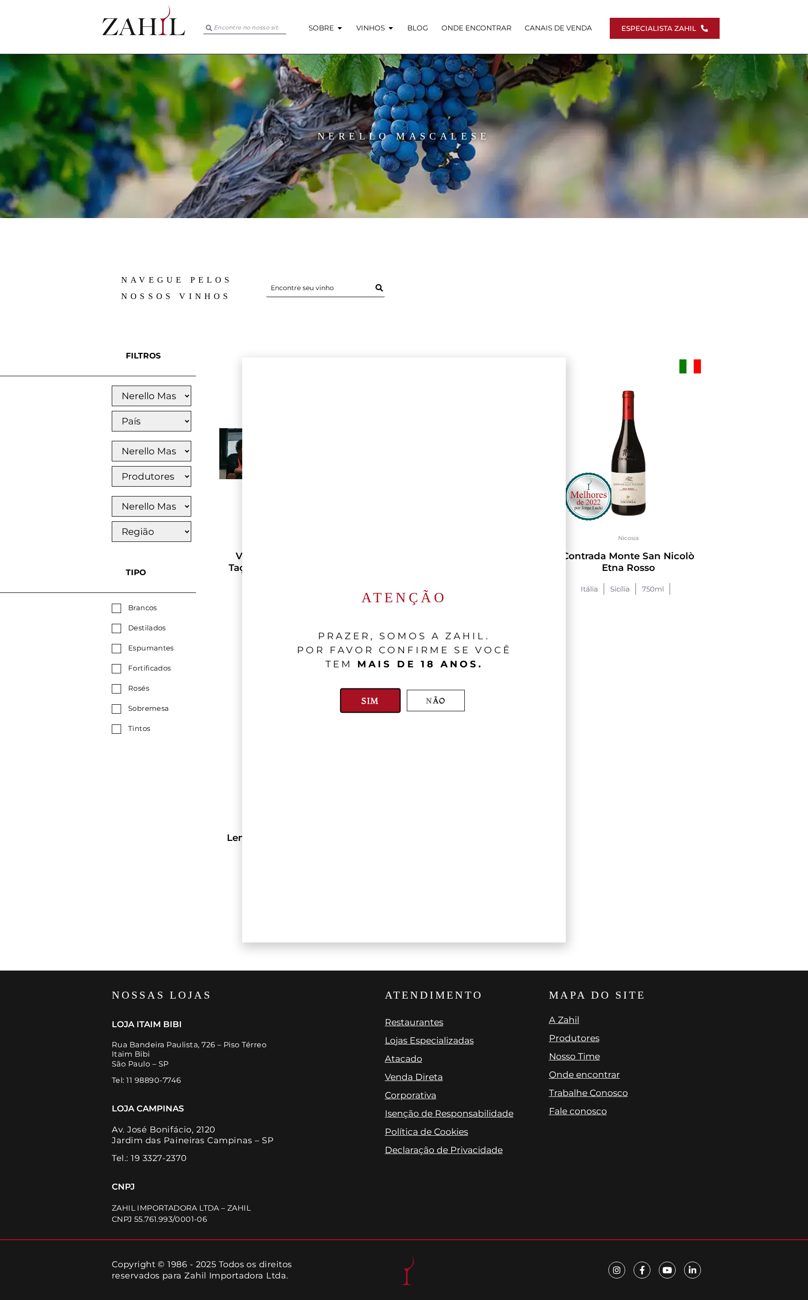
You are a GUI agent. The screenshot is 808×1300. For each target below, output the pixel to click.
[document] (404, 650)
